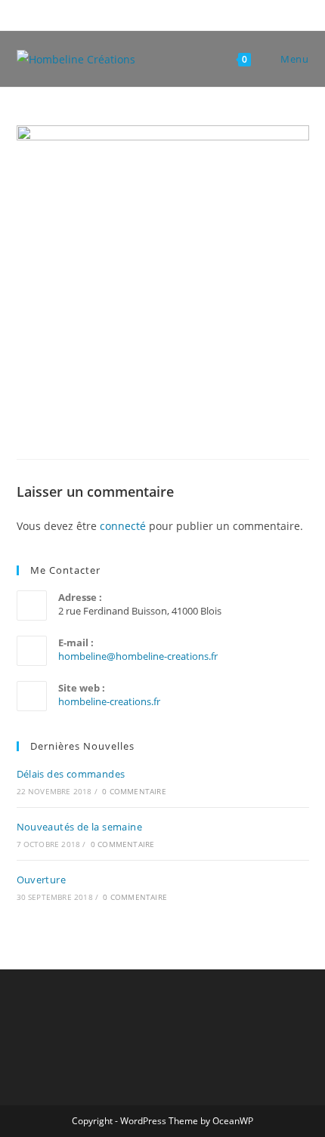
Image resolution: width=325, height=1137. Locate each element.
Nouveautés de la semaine (80, 826)
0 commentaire (134, 791)
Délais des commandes (71, 774)
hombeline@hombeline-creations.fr (138, 656)
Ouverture (42, 879)
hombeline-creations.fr (109, 701)
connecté (123, 526)
